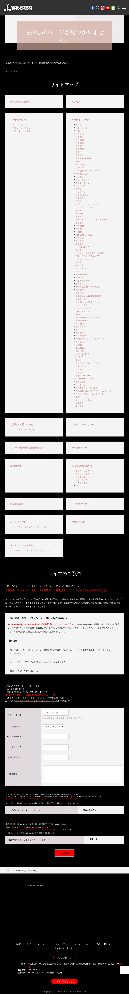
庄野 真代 (79, 213)
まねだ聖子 (80, 381)
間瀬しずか (80, 366)
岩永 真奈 (79, 142)
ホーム (8, 870)
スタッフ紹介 (81, 480)
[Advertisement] (34, 910)
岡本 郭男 (79, 149)
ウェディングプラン (23, 127)
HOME (18, 944)
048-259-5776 (34, 969)
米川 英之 (79, 292)
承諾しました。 (90, 809)
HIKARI (78, 344)
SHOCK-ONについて (82, 465)
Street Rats (80, 347)
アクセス (75, 101)
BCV (77, 396)
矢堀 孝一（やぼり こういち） (89, 302)
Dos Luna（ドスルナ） (85, 234)
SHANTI (79, 210)
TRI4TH (79, 231)
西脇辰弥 (79, 240)
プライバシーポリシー (82, 424)
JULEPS (79, 357)
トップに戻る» (12, 71)
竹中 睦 (78, 228)
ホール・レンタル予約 (21, 545)
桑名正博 (79, 176)
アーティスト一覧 (80, 119)
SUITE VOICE (81, 320)
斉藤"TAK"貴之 (82, 195)
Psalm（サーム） (83, 311)
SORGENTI (80, 277)
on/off (77, 161)
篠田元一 (79, 201)
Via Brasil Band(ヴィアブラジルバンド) (93, 390)
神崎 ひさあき (81, 173)
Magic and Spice (82, 375)
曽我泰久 (79, 250)
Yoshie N (79, 350)
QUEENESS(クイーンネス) (87, 378)
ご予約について (79, 448)
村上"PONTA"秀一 (83, 280)
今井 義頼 (79, 139)
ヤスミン (79, 329)
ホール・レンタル (22, 130)
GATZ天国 (80, 164)
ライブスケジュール (20, 101)
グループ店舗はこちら (64, 981)
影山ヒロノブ (81, 127)
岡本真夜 (79, 402)
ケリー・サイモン (83, 399)
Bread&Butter (81, 274)
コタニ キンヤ (82, 182)
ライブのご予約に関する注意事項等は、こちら (36, 701)
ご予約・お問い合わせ (21, 424)
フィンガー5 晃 (83, 308)
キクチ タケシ (82, 299)
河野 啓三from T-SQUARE (87, 170)
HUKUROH (80, 268)
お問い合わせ (78, 521)
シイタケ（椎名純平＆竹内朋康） (90, 253)
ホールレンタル (81, 944)
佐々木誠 (83, 482)
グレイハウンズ (82, 384)
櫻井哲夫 (79, 406)
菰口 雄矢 (80, 185)
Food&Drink (16, 504)
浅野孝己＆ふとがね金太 (86, 387)
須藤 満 (78, 216)
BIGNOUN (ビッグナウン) (87, 286)
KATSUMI (79, 167)
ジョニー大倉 (81, 305)
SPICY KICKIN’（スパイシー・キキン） (93, 219)
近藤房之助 (80, 191)
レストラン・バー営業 (24, 429)
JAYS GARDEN (82, 354)
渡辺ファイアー (82, 341)
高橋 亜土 (79, 225)
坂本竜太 (79, 198)
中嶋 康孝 (79, 289)
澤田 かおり (80, 335)
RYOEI (78, 314)
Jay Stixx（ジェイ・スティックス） (91, 204)
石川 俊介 (79, 136)
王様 (77, 152)
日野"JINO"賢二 (82, 247)
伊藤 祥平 (79, 332)
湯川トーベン (81, 326)
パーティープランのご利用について (30, 527)
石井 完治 (79, 133)
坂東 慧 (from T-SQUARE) (87, 256)
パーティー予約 (18, 521)
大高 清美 (79, 155)
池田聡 (78, 124)
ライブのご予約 (79, 504)
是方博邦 (79, 188)
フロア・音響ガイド (84, 470)
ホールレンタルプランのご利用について (32, 550)
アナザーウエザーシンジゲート (89, 393)
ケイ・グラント (82, 179)
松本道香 (79, 372)
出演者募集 (16, 465)
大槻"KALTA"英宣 (83, 158)
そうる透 (79, 222)
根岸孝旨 (79, 244)
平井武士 (79, 265)
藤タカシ (79, 360)
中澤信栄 (79, 237)
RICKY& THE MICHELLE (87, 363)
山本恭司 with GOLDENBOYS (88, 295)
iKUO (77, 130)
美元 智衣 (79, 323)
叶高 (77, 271)
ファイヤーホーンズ (84, 259)
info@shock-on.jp (17, 653)
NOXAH (79, 369)
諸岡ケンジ (80, 283)
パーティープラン (19, 119)
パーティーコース (22, 124)
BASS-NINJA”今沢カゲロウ (87, 317)
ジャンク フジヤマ (84, 207)
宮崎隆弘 (79, 262)
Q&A (77, 485)
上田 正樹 (79, 146)
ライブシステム (82, 474)
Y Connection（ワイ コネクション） (91, 338)
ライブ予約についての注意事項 (26, 448)
